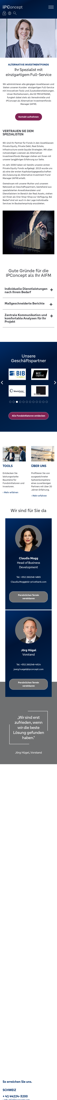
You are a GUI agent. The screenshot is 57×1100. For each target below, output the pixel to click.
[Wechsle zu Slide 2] (14, 402)
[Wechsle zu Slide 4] (20, 402)
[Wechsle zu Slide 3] (17, 402)
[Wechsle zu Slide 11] (43, 402)
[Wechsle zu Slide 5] (24, 402)
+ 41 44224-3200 (15, 1096)
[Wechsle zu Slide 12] (47, 402)
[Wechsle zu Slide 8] (33, 402)
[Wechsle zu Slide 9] (37, 402)
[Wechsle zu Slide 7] (30, 402)
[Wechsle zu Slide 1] (10, 402)
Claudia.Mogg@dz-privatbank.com (28, 581)
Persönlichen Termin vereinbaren (28, 597)
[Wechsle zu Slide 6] (27, 402)
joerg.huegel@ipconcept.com (28, 669)
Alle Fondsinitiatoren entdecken (28, 415)
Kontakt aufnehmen (28, 116)
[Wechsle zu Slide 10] (40, 402)
